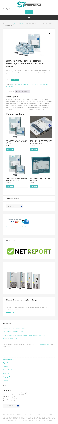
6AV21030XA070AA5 (36, 84)
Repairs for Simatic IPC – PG (10, 338)
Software (16, 24)
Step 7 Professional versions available (13, 331)
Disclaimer (6, 380)
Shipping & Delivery (8, 377)
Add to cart (15, 80)
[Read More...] (10, 312)
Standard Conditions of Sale (10, 370)
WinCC (21, 24)
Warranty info (6, 366)
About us (5, 356)
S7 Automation (29, 4)
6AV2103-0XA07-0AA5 (24, 84)
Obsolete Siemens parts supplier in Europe (21, 300)
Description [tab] (11, 91)
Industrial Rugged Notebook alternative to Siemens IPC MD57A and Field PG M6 (24, 335)
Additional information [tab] (22, 91)
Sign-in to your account (9, 359)
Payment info (6, 363)
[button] (49, 34)
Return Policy (6, 373)
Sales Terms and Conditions (43, 344)
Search (29, 12)
